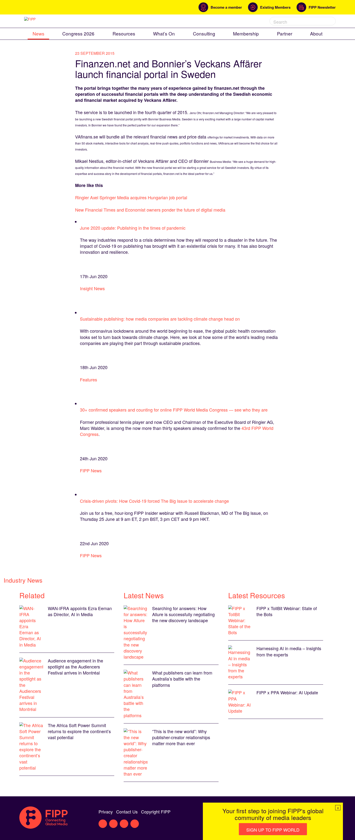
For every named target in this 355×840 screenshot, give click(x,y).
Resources (124, 33)
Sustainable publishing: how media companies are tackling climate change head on (160, 319)
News (38, 33)
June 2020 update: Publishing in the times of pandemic (132, 228)
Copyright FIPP (155, 811)
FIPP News (91, 470)
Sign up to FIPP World (272, 829)
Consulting (204, 33)
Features (88, 379)
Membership (246, 33)
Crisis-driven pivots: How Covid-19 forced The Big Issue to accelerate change (154, 501)
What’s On (164, 33)
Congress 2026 (78, 33)
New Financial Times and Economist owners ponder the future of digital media (150, 210)
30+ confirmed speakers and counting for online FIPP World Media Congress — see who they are (174, 409)
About (316, 33)
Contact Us (127, 811)
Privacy (106, 811)
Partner (284, 33)
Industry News (23, 580)
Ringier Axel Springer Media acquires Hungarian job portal (131, 197)
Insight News (92, 288)
